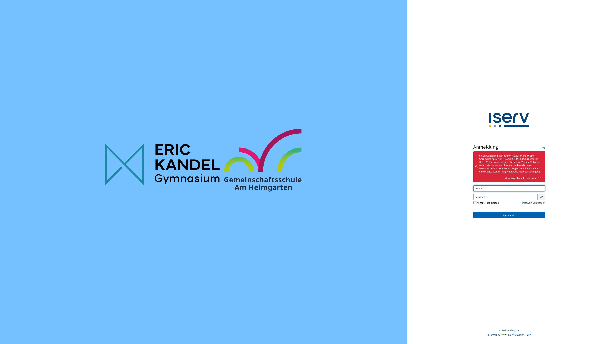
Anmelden (510, 215)
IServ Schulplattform (519, 334)
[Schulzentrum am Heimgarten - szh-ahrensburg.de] (204, 172)
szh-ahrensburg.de (509, 330)
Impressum (493, 334)
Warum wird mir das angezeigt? (522, 177)
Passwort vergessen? (533, 202)
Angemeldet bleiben (488, 202)
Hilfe (543, 147)
